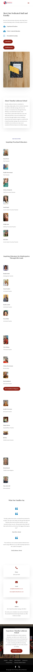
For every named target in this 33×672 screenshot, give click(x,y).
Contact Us (24, 660)
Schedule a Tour (17, 651)
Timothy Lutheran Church (19, 662)
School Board (17, 660)
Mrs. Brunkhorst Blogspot (11, 388)
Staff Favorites (9, 47)
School (10, 660)
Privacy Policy (9, 662)
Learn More (8, 41)
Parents (5, 660)
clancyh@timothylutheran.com (16, 591)
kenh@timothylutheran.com (16, 588)
